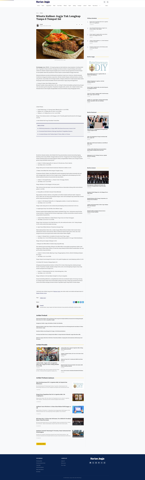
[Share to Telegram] (83, 302)
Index (106, 5)
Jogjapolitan (48, 5)
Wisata (65, 5)
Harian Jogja (57, 291)
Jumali (41, 24)
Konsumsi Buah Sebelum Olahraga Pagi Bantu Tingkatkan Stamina (55, 131)
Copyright (38, 465)
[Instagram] (96, 463)
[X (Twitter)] (93, 463)
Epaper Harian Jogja (41, 293)
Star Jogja (63, 465)
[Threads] (102, 463)
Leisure (84, 5)
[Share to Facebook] (74, 302)
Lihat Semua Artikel (41, 443)
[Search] (104, 2)
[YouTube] (99, 463)
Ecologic (79, 5)
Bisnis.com (63, 463)
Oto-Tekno (59, 5)
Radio (89, 5)
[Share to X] (76, 302)
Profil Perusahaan (40, 467)
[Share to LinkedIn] (81, 302)
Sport (70, 5)
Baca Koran (95, 5)
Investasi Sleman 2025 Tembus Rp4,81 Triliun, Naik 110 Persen (54, 134)
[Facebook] (90, 463)
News (43, 5)
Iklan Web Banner (40, 469)
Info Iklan (38, 471)
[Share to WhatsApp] (78, 302)
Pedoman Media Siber (40, 463)
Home (38, 5)
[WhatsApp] (104, 463)
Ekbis (54, 5)
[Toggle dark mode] (107, 2)
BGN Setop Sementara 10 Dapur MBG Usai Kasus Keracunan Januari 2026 (57, 128)
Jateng (74, 5)
